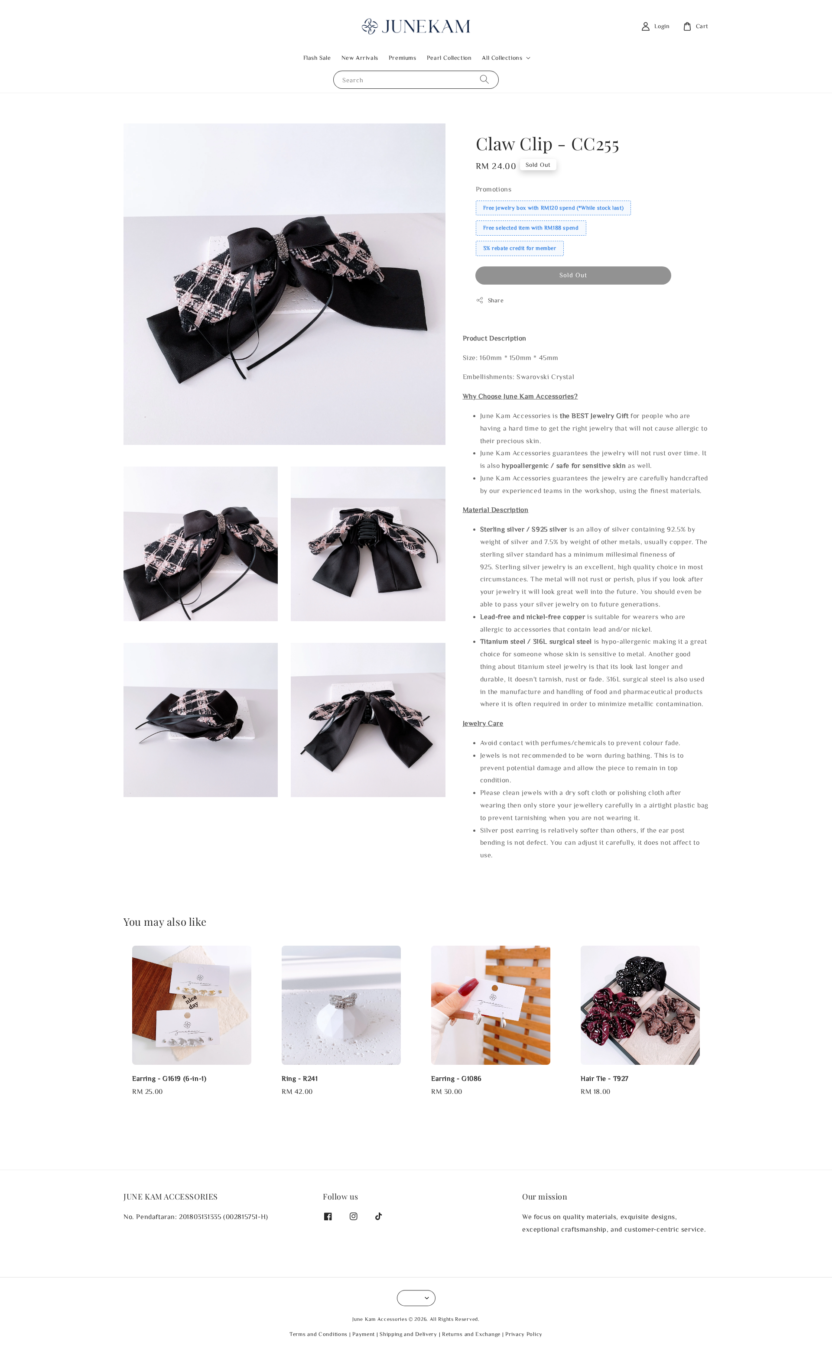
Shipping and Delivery (408, 1334)
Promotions (494, 188)
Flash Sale (317, 58)
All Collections (502, 58)
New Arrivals (359, 58)
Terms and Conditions (318, 1334)
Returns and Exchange (471, 1334)
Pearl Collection (449, 58)
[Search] (484, 79)
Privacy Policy (524, 1334)
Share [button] (496, 300)
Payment (363, 1334)
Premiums (402, 58)
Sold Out (573, 275)
